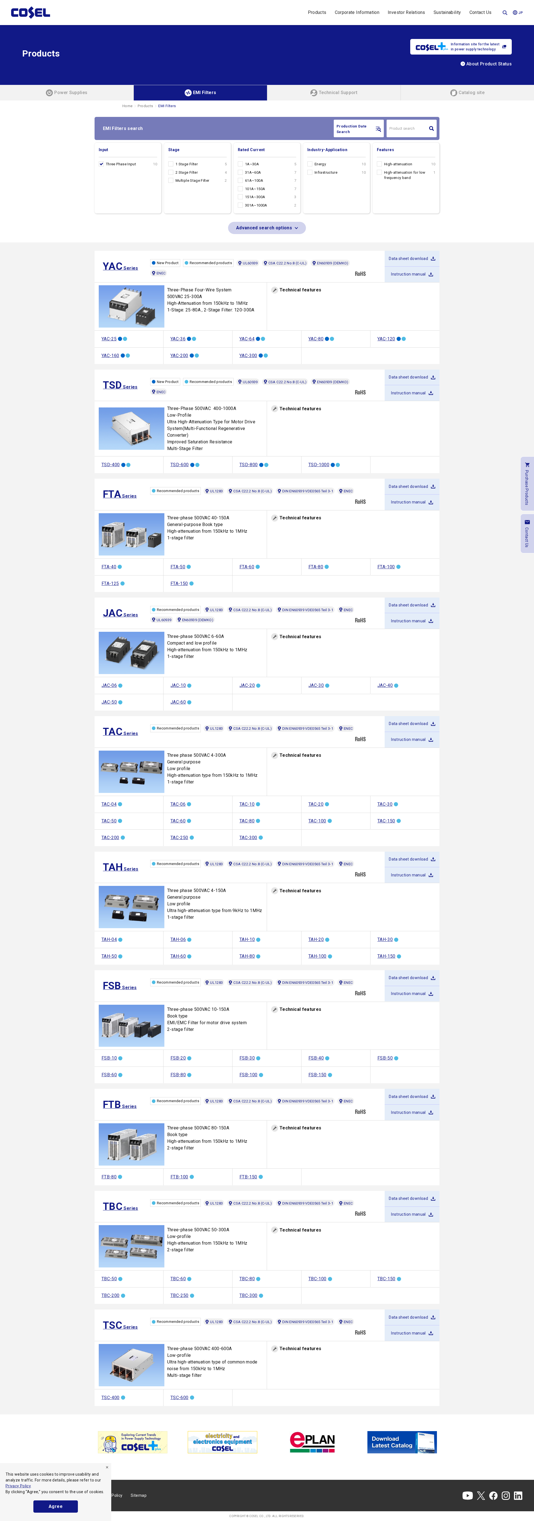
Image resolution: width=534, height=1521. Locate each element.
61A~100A (254, 180)
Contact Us (480, 12)
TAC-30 (384, 804)
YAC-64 (246, 338)
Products (317, 12)
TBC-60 (178, 1278)
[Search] (505, 12)
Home (127, 106)
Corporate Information (357, 12)
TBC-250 (179, 1295)
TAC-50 (109, 821)
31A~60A (253, 172)
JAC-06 (109, 685)
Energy (320, 164)
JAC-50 (109, 702)
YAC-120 (386, 338)
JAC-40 (385, 685)
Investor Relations (406, 12)
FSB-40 (316, 1058)
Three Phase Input (121, 164)
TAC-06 (178, 804)
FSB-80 (178, 1074)
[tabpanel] (132, 1442)
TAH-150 (386, 956)
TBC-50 (109, 1278)
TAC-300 (248, 837)
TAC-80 (246, 821)
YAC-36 (178, 338)
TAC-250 (179, 837)
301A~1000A (256, 205)
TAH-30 (385, 939)
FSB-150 (317, 1074)
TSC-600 (179, 1397)
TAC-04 (109, 804)
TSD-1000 (318, 464)
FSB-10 (109, 1058)
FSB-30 (247, 1058)
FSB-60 (109, 1074)
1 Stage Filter (186, 164)
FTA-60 (246, 566)
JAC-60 (178, 702)
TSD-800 (248, 464)
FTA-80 (315, 566)
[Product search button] (431, 128)
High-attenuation (398, 164)
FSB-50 (385, 1058)
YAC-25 (109, 338)
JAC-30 (316, 685)
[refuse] (107, 1467)
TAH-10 (247, 939)
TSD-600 (179, 464)
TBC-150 (386, 1278)
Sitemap (139, 1495)
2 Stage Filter (186, 172)
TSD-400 (111, 464)
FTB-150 (248, 1177)
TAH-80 (247, 956)
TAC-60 (178, 821)
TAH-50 (109, 956)
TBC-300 (248, 1295)
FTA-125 (110, 583)
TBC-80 (247, 1278)
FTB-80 (109, 1177)
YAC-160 (110, 355)
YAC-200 (179, 355)
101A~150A (255, 189)
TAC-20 (315, 804)
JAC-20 (247, 685)
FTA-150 (179, 583)
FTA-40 (109, 566)
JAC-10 (178, 685)
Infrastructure (326, 172)
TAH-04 (109, 939)
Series (120, 266)
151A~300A (255, 197)
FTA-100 (386, 566)
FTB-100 (179, 1177)
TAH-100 (317, 956)
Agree (56, 1506)
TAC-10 (246, 804)
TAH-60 (178, 956)
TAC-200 (110, 837)
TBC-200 (111, 1295)
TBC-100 (317, 1278)
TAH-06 (178, 939)
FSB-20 (178, 1058)
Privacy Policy (18, 1486)
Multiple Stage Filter (192, 180)
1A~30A (252, 164)
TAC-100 (317, 821)
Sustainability (447, 12)
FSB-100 (248, 1074)
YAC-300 (248, 355)
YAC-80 (315, 338)
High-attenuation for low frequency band (405, 175)
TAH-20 (316, 939)
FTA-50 (177, 566)
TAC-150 (386, 821)
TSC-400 (111, 1397)
